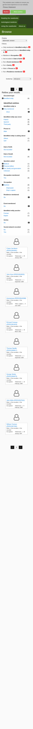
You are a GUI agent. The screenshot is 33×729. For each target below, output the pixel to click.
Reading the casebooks (9, 18)
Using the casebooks (8, 26)
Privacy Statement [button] (9, 7)
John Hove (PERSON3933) (15, 274)
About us (22, 26)
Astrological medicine (9, 22)
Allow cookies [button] (18, 11)
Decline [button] (6, 11)
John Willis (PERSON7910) (16, 400)
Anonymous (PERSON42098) (16, 298)
